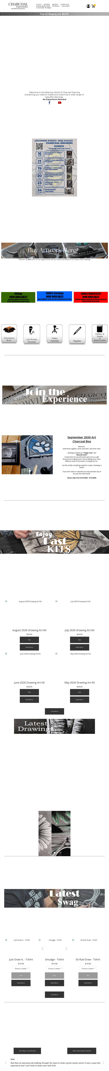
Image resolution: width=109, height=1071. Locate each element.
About (55, 4)
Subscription (43, 6)
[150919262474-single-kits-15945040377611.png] (54, 296)
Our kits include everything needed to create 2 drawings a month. (82, 466)
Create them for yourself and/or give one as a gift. (82, 457)
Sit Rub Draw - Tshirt (88, 959)
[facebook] (49, 102)
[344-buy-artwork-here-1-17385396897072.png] (54, 250)
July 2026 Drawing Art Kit (79, 630)
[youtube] (59, 102)
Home (39, 4)
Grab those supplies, (70, 449)
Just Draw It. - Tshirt (21, 959)
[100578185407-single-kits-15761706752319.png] (91, 297)
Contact (64, 4)
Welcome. (81, 447)
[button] (27, 1051)
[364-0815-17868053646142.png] (54, 167)
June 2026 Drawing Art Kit (29, 682)
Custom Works (43, 8)
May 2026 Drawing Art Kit (80, 682)
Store (47, 4)
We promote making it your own (74, 459)
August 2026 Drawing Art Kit (29, 630)
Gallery (66, 6)
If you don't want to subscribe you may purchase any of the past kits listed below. (82, 473)
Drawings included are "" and (81, 453)
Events (55, 6)
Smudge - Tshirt (54, 959)
